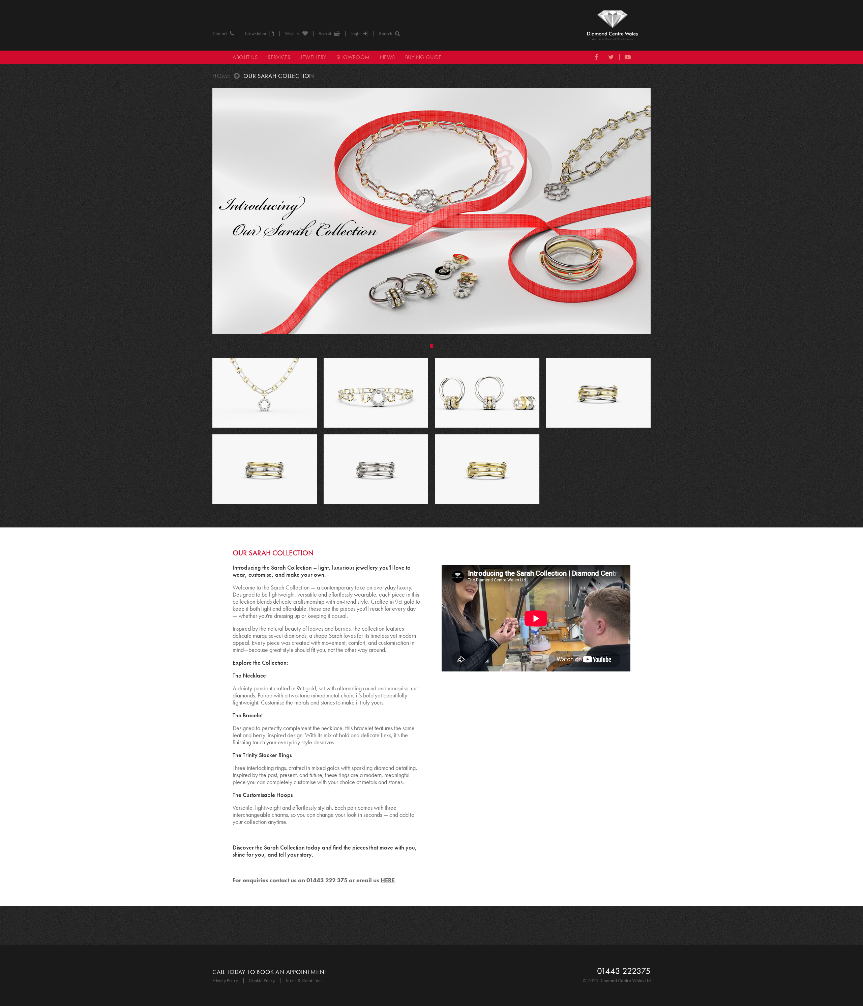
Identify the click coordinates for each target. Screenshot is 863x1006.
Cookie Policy (262, 980)
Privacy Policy (225, 980)
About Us (245, 57)
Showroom (353, 57)
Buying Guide (423, 57)
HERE (388, 880)
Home (221, 76)
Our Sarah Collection (278, 76)
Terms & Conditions (304, 980)
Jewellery (313, 57)
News (387, 57)
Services (279, 57)
